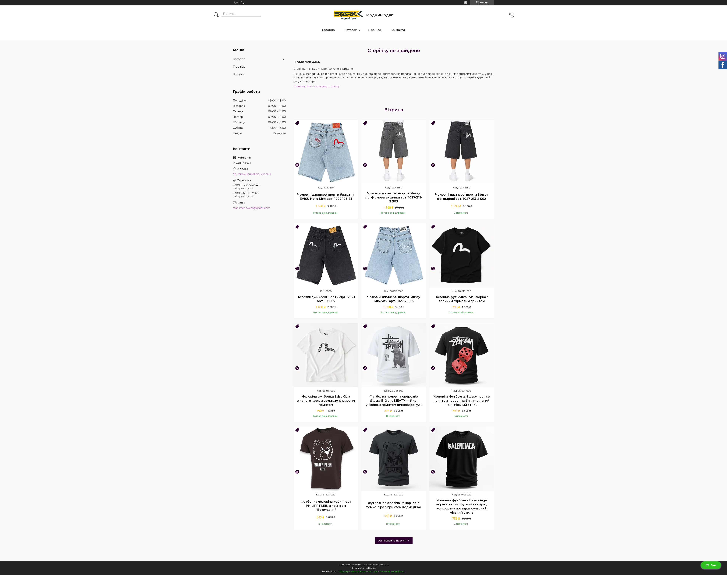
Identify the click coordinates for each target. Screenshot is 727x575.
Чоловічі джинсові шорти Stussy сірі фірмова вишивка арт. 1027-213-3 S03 (393, 197)
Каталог (351, 30)
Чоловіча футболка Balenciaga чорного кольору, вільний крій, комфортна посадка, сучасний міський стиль (461, 506)
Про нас (374, 30)
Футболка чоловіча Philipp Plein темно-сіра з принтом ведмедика (393, 505)
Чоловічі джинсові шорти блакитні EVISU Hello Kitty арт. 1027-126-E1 (325, 197)
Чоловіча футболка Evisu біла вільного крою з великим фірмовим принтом (326, 400)
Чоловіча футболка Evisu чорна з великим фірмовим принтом (461, 299)
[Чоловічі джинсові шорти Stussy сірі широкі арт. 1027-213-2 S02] (461, 152)
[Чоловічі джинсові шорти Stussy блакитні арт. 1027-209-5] (393, 255)
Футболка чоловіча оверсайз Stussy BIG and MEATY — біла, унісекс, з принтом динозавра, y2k (394, 400)
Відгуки (238, 74)
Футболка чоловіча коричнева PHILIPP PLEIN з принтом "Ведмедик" (326, 506)
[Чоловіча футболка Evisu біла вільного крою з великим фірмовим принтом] (326, 355)
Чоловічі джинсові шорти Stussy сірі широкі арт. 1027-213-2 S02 (461, 197)
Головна (328, 30)
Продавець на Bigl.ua (363, 567)
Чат (713, 565)
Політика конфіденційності (389, 571)
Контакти (398, 30)
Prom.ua (383, 564)
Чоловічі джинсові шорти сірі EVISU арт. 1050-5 (326, 299)
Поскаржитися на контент (355, 571)
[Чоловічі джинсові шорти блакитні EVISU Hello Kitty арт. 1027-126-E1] (326, 152)
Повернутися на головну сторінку (316, 86)
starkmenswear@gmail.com (251, 208)
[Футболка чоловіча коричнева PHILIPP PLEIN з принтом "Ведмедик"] (326, 459)
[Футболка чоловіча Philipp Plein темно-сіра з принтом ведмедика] (393, 459)
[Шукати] (216, 15)
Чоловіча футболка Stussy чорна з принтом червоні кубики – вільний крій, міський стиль (461, 400)
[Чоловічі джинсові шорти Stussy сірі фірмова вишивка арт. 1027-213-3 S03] (393, 152)
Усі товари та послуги (392, 540)
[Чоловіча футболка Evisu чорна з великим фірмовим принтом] (461, 255)
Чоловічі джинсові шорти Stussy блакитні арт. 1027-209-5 (393, 299)
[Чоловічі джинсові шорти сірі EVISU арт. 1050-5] (326, 255)
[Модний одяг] (348, 15)
